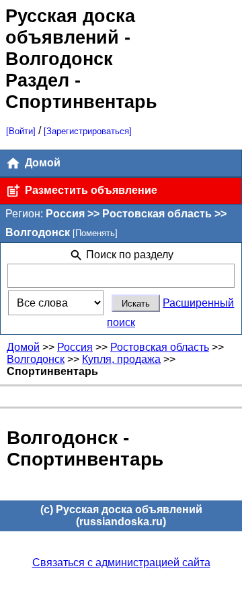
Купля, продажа (121, 359)
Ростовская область (159, 347)
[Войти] (21, 131)
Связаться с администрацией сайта (121, 562)
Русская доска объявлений (70, 26)
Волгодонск (36, 359)
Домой (41, 162)
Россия (75, 347)
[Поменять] (95, 233)
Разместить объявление (89, 190)
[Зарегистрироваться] (88, 131)
